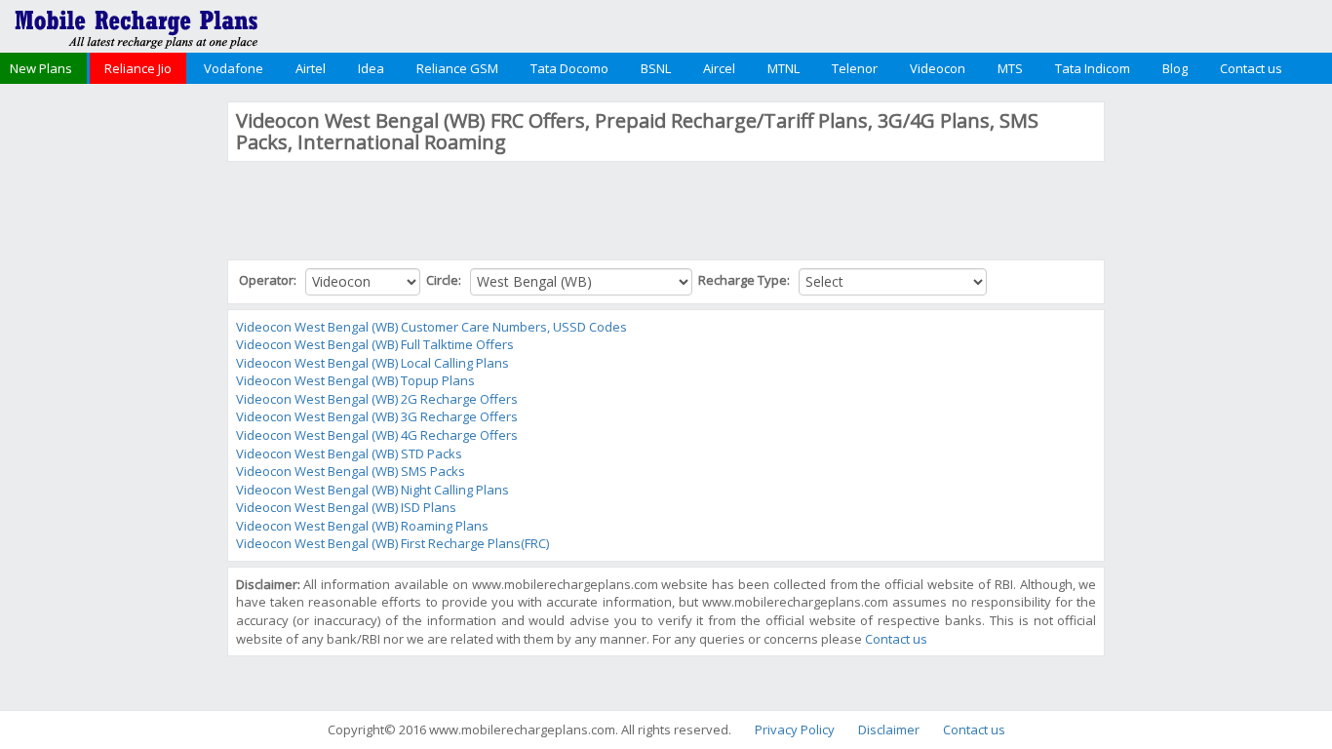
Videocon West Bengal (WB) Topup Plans (355, 380)
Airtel (310, 68)
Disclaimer (889, 729)
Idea (371, 68)
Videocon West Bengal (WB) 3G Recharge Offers (377, 416)
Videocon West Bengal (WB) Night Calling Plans (372, 489)
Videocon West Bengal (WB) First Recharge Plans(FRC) (392, 543)
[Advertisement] (111, 394)
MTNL (783, 68)
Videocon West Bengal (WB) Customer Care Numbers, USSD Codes (431, 326)
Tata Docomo (569, 68)
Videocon (937, 68)
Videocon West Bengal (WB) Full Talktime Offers (375, 344)
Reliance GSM (457, 68)
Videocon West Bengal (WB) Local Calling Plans (372, 363)
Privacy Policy (795, 729)
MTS (1010, 68)
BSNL (656, 68)
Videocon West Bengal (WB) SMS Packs (350, 471)
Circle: (445, 280)
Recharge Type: (745, 280)
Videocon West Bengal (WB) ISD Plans (346, 507)
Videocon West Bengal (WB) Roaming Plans (362, 525)
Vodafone (233, 68)
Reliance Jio (138, 68)
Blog (1175, 68)
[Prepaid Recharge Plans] (136, 24)
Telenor (855, 68)
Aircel (719, 68)
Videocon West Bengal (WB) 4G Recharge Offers (377, 435)
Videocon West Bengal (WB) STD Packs (349, 453)
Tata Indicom (1092, 68)
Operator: (269, 280)
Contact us (1251, 68)
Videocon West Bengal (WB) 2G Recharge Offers (377, 399)
